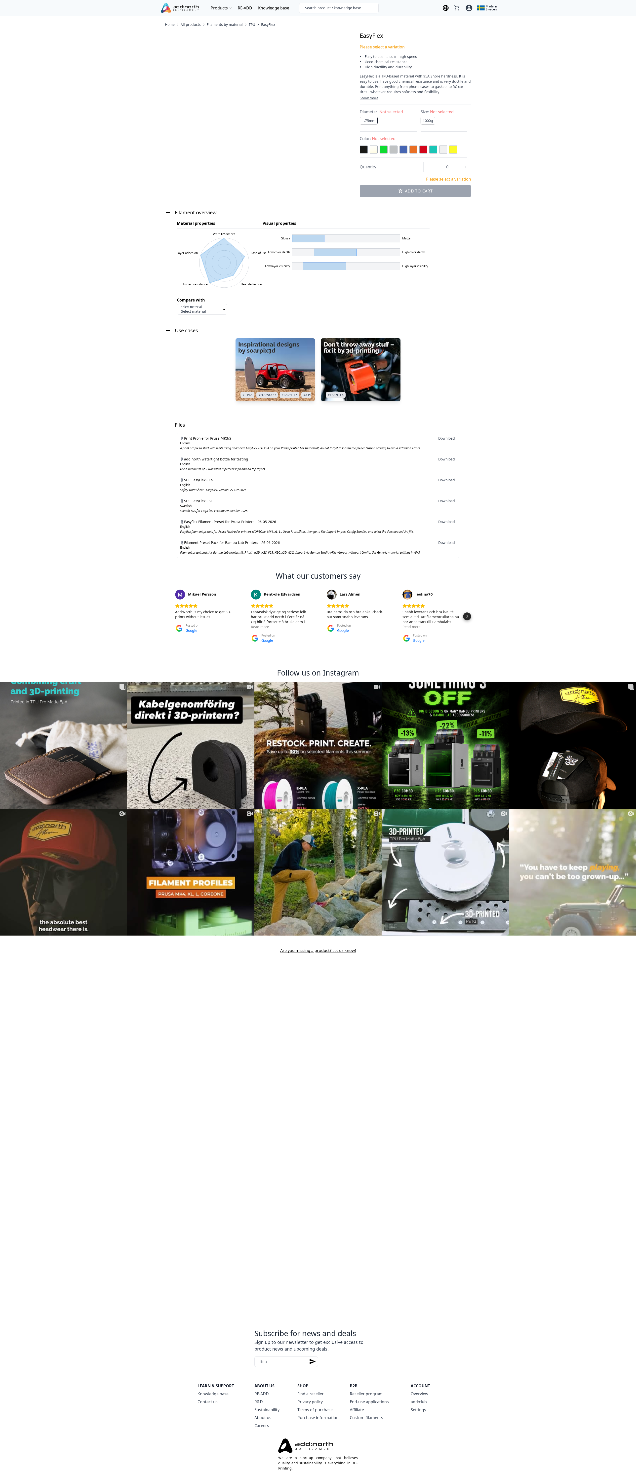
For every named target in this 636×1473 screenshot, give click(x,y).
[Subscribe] (312, 1361)
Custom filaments (366, 1417)
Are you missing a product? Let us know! (318, 950)
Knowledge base (273, 8)
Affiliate (357, 1409)
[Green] (384, 149)
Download (446, 438)
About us (262, 1417)
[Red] (423, 149)
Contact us (208, 1401)
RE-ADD (245, 8)
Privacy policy (310, 1401)
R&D (258, 1401)
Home (170, 24)
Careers (261, 1425)
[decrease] (429, 167)
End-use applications (369, 1401)
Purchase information (318, 1417)
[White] (443, 149)
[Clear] (374, 149)
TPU (252, 24)
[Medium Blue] (403, 149)
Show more (369, 98)
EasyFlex (268, 24)
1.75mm (368, 120)
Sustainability (266, 1409)
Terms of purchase (315, 1409)
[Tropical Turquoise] (433, 149)
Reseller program (366, 1394)
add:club (419, 1401)
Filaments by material (225, 24)
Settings (418, 1409)
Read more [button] (260, 626)
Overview (419, 1394)
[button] (169, 616)
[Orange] (413, 149)
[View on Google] (180, 595)
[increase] (466, 167)
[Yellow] (453, 149)
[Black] (364, 149)
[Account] (469, 8)
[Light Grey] (394, 149)
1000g (428, 120)
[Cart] (457, 8)
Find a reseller (310, 1394)
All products (191, 24)
